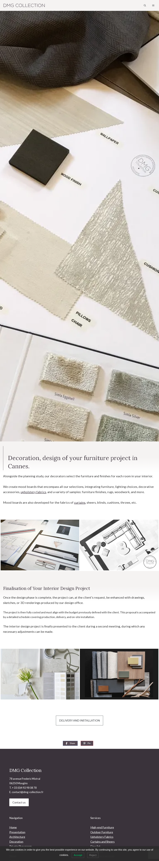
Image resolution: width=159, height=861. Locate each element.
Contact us (19, 802)
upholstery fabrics (33, 492)
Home (13, 827)
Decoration (16, 841)
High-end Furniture (102, 827)
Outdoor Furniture (101, 832)
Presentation (17, 832)
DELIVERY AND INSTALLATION (79, 720)
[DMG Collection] (24, 5)
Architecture (17, 837)
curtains (79, 502)
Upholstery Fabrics (101, 837)
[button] (145, 5)
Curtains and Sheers (102, 841)
